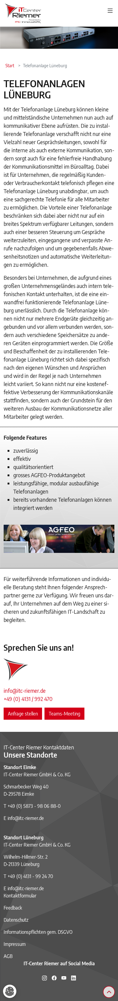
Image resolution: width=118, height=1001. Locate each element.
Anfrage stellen (23, 714)
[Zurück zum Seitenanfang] (109, 992)
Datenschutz (16, 920)
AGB (8, 956)
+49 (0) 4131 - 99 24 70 (30, 876)
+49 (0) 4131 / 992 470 (28, 698)
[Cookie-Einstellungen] (9, 991)
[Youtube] (64, 978)
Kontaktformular (20, 896)
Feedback (13, 908)
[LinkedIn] (73, 978)
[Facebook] (54, 978)
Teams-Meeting (64, 714)
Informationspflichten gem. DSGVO (38, 932)
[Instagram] (44, 978)
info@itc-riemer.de (25, 690)
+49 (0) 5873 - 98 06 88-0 (34, 806)
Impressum (15, 944)
